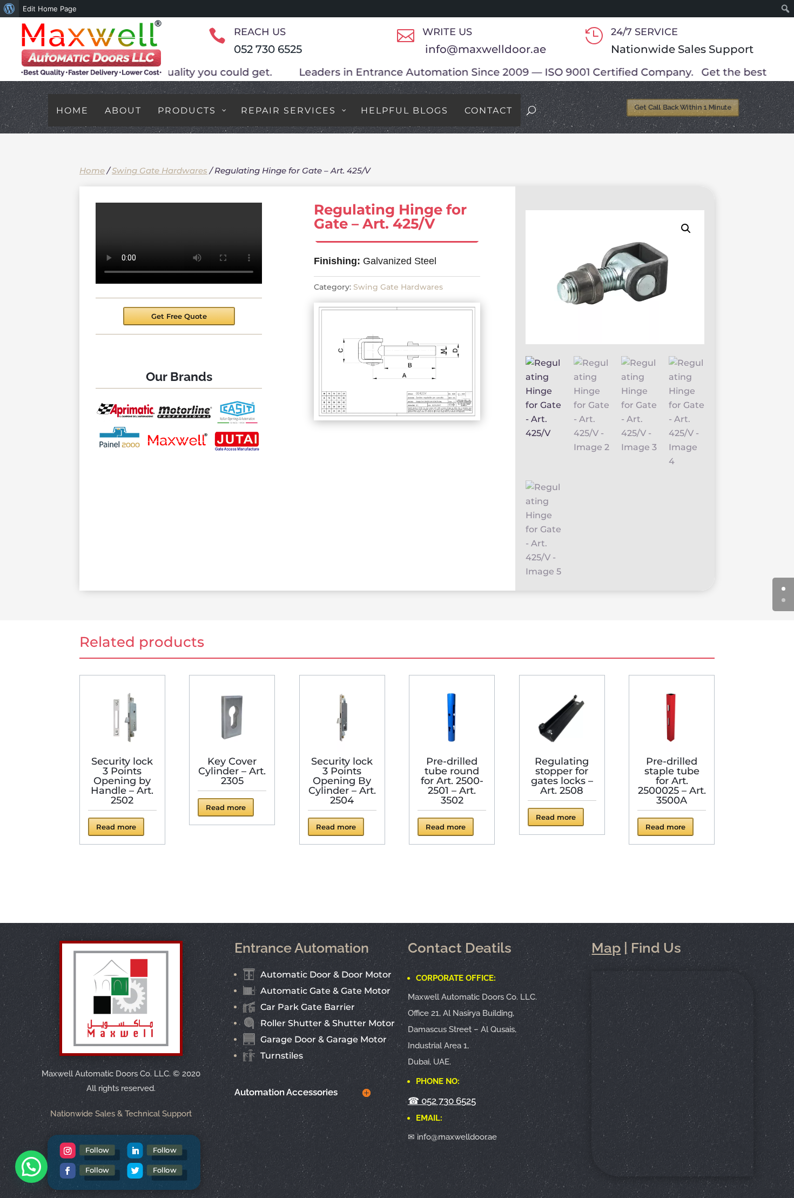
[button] (686, 228)
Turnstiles (281, 1055)
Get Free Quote (179, 316)
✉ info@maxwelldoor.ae (452, 1137)
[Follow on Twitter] (135, 1171)
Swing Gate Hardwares (159, 171)
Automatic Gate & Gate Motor (325, 991)
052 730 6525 (268, 49)
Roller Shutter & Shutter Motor (327, 1023)
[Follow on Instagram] (67, 1151)
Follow (97, 1150)
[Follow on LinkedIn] (135, 1151)
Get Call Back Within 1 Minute (680, 107)
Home (92, 171)
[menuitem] (9, 8)
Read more (116, 826)
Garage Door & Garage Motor (323, 1039)
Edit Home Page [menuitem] (50, 8)
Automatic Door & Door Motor (326, 974)
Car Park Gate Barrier (307, 1007)
